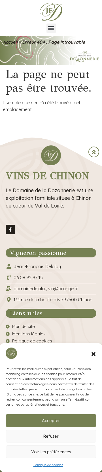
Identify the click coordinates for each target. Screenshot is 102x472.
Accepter (51, 420)
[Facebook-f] (10, 229)
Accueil (10, 42)
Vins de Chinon (47, 176)
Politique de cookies (48, 465)
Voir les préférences (51, 451)
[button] (93, 354)
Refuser (51, 436)
